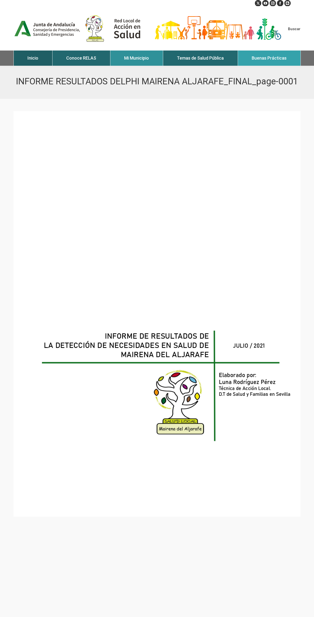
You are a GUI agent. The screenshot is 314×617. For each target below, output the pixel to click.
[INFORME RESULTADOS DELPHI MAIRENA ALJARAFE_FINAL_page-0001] (157, 314)
